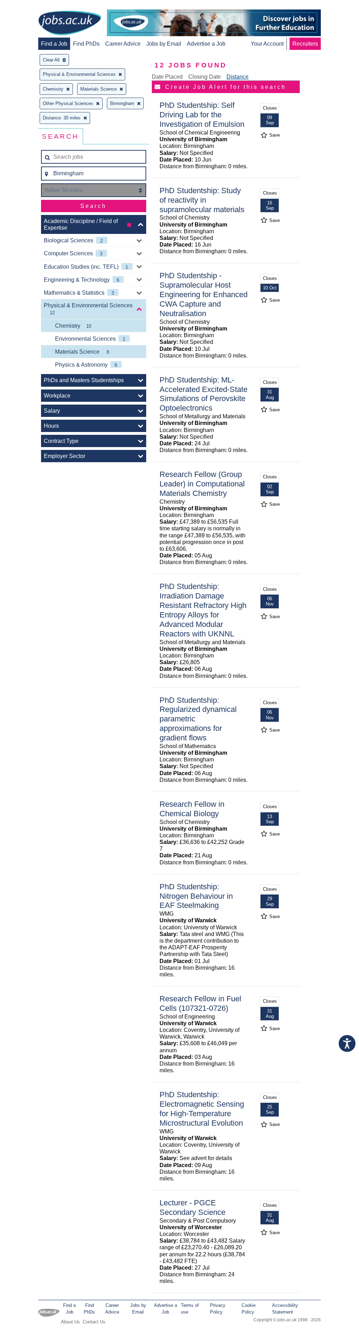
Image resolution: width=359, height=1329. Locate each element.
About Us (70, 1321)
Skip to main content (28, 6)
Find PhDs (86, 44)
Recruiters (305, 44)
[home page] (69, 23)
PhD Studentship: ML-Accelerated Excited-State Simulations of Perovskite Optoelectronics (204, 394)
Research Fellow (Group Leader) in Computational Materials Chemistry (202, 484)
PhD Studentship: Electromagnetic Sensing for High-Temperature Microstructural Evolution (202, 1108)
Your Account (267, 44)
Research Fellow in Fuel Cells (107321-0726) (200, 1003)
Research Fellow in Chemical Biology (192, 809)
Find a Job (54, 44)
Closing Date (204, 77)
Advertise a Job (206, 44)
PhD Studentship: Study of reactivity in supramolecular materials (202, 200)
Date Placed (167, 77)
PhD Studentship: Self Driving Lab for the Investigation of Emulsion (202, 115)
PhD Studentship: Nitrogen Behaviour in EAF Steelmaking (196, 896)
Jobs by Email (163, 44)
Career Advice (123, 44)
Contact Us (94, 1321)
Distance (237, 77)
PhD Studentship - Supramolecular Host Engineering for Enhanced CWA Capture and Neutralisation (204, 294)
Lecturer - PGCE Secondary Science (192, 1207)
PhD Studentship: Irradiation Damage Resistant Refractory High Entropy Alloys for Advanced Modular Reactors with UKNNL (203, 610)
